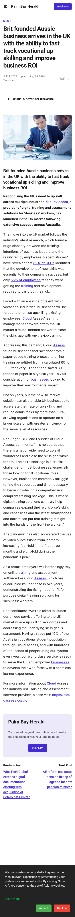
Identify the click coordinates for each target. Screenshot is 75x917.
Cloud (27, 318)
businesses (40, 379)
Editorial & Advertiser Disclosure (32, 99)
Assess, (40, 578)
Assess (59, 345)
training (27, 286)
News (7, 21)
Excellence (63, 6)
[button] (5, 7)
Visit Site (37, 748)
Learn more (12, 899)
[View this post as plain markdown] (62, 78)
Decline (62, 908)
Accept (43, 908)
